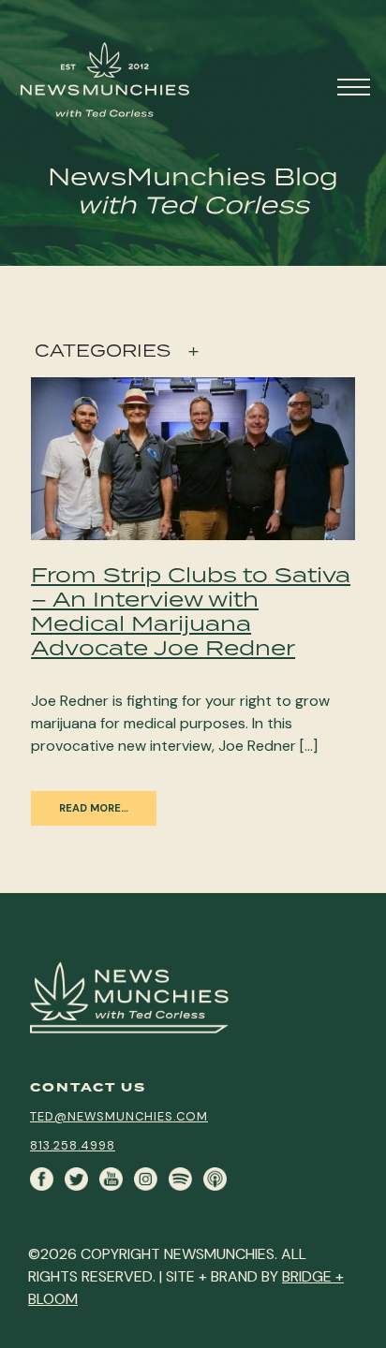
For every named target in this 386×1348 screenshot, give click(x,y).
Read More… (93, 807)
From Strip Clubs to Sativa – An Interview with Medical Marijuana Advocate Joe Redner (190, 611)
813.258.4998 (72, 1145)
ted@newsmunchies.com (119, 1116)
